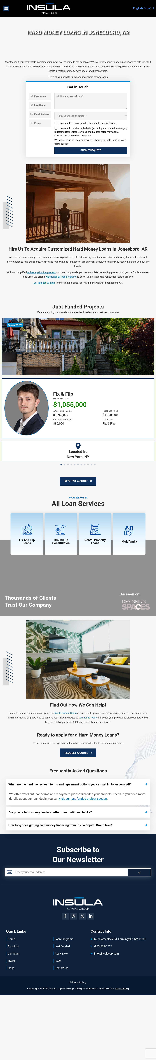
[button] (6, 8)
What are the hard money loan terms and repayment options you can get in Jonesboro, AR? (70, 784)
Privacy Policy (78, 982)
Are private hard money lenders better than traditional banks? (50, 812)
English (138, 8)
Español (149, 8)
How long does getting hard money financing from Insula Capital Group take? (60, 825)
